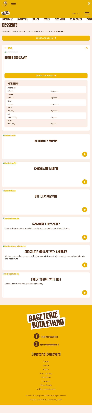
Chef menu (60, 19)
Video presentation (46, 389)
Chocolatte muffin (46, 168)
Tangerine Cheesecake (46, 224)
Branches (46, 377)
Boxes (47, 19)
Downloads (46, 385)
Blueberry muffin (46, 141)
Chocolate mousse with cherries (46, 252)
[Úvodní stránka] (14, 13)
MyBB (46, 369)
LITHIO (59, 400)
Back (10, 47)
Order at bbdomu (44, 38)
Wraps (36, 19)
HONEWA (44, 400)
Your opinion (46, 373)
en (74, 13)
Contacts (46, 381)
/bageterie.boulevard (49, 336)
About (46, 365)
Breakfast (7, 19)
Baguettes (23, 19)
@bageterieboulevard (49, 344)
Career (46, 361)
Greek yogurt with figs (46, 279)
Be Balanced (76, 19)
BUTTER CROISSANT (46, 196)
